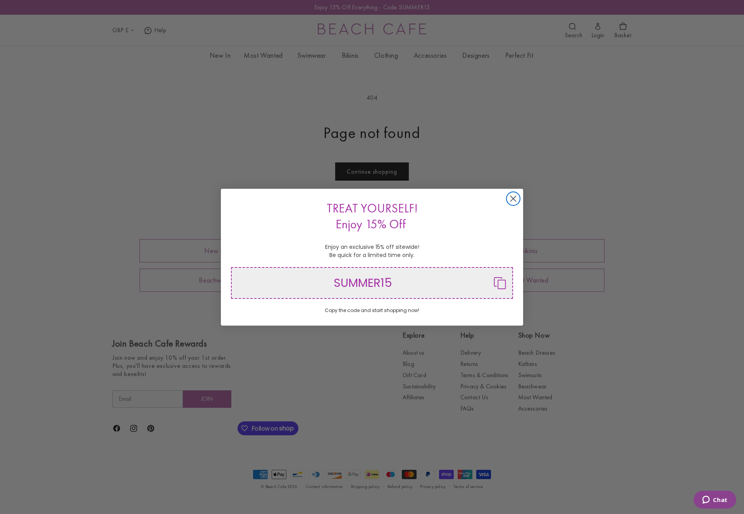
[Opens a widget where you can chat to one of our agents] (714, 500)
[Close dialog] (513, 198)
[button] (372, 283)
